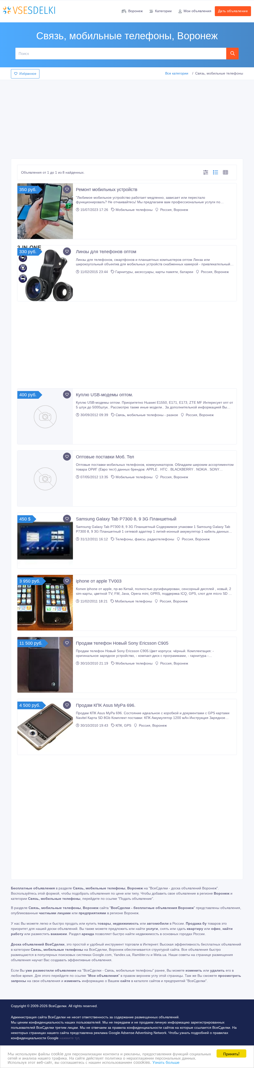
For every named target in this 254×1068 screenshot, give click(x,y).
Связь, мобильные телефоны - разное (147, 415)
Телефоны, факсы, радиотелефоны (144, 539)
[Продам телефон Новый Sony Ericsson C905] (45, 665)
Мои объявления (197, 11)
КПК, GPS (123, 725)
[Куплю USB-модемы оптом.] (45, 416)
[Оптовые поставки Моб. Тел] (45, 478)
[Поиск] (232, 53)
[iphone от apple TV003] (45, 603)
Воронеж (135, 11)
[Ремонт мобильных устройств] (45, 211)
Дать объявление (233, 11)
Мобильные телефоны (134, 210)
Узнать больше (166, 1062)
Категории (163, 11)
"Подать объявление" (135, 899)
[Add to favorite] (67, 189)
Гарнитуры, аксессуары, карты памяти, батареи (154, 272)
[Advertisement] (127, 118)
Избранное (27, 74)
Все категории (176, 73)
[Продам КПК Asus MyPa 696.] (45, 727)
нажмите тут (69, 1038)
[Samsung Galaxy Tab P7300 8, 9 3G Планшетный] (45, 540)
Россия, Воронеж (173, 210)
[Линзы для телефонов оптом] (45, 273)
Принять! (231, 1053)
